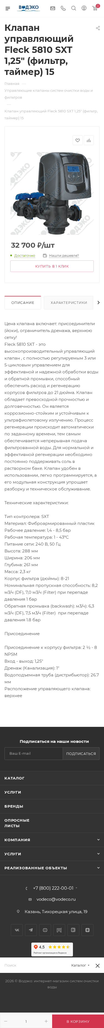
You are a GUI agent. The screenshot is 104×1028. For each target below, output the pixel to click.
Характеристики (69, 303)
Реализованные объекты (35, 868)
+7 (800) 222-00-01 (53, 888)
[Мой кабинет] (84, 8)
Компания (17, 840)
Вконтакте (17, 930)
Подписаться (81, 754)
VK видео (73, 930)
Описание (22, 303)
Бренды (13, 806)
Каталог (14, 778)
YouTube (45, 930)
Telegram (31, 930)
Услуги (12, 792)
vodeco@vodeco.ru (56, 899)
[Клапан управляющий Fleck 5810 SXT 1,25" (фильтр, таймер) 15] (52, 193)
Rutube (59, 930)
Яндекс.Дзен (87, 930)
